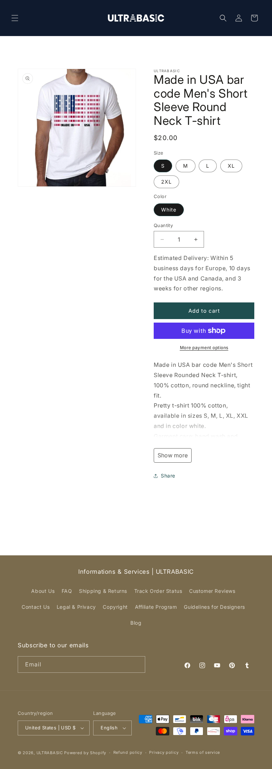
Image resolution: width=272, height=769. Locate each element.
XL (231, 166)
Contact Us (36, 607)
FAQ (67, 591)
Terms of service (203, 752)
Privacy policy (163, 752)
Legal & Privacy (76, 607)
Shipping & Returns (103, 591)
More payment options (204, 347)
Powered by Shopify (85, 752)
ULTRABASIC (49, 752)
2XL (166, 182)
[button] (15, 18)
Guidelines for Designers (214, 607)
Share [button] (168, 476)
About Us (43, 591)
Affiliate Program (156, 607)
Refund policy (127, 752)
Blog (135, 623)
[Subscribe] (137, 664)
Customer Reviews (212, 591)
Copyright (115, 607)
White (168, 210)
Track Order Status (158, 591)
